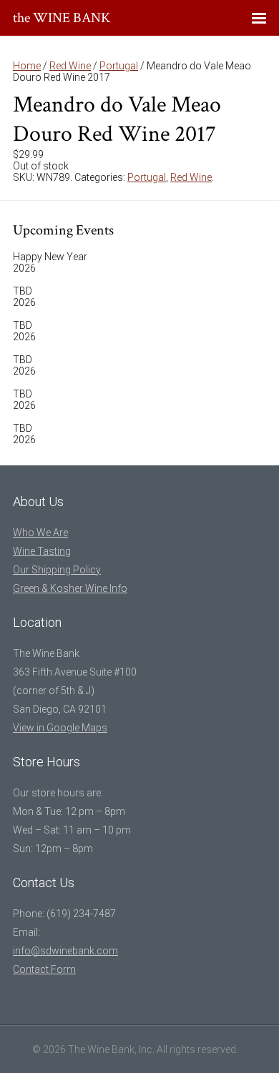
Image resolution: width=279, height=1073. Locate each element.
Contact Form (44, 969)
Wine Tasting (42, 551)
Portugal (118, 65)
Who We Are (40, 532)
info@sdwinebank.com (65, 950)
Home (27, 65)
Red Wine (70, 65)
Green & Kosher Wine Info (70, 588)
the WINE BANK (62, 18)
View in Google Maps (60, 727)
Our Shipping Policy (57, 569)
